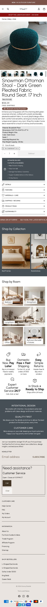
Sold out (31, 154)
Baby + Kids (12, 19)
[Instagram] (23, 596)
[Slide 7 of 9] (41, 74)
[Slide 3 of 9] (16, 74)
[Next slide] (42, 253)
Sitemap (5, 550)
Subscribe (39, 457)
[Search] (8, 9)
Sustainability (10, 211)
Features (8, 190)
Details (8, 185)
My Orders (6, 514)
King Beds (5, 575)
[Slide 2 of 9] (10, 74)
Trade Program (7, 539)
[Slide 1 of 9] (4, 74)
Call (7, 483)
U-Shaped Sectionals (10, 568)
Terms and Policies (23, 591)
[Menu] (3, 9)
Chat (7, 491)
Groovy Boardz (26, 586)
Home (4, 19)
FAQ (3, 510)
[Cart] (44, 9)
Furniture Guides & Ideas (11, 535)
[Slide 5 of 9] (29, 74)
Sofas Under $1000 (9, 572)
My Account (6, 517)
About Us (5, 531)
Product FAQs (11, 206)
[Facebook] (19, 596)
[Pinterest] (27, 596)
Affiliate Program (8, 543)
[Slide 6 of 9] (35, 74)
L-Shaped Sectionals (10, 564)
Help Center (6, 506)
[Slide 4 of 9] (22, 74)
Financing (5, 546)
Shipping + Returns (12, 201)
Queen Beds (6, 579)
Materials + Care (11, 195)
